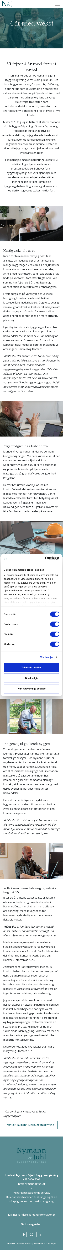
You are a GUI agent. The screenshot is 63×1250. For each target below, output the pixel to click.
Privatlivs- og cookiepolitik (19, 1243)
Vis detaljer (46, 657)
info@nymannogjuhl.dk (31, 1184)
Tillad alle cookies (31, 667)
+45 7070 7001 (31, 1179)
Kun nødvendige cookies (32, 688)
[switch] (54, 624)
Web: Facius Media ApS (45, 1243)
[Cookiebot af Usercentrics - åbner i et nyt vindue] (45, 558)
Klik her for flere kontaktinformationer (31, 1214)
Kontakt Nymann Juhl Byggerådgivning (30, 1125)
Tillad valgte (31, 678)
